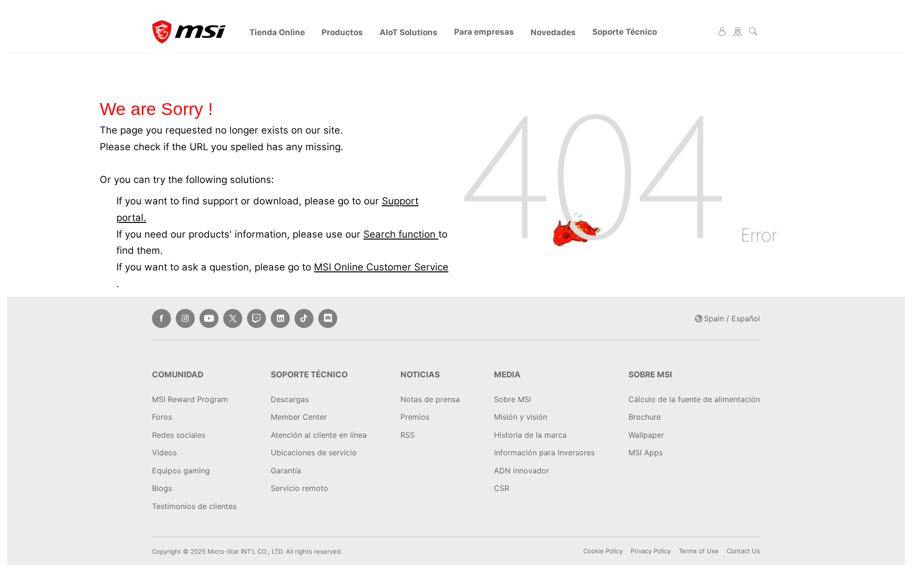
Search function (400, 234)
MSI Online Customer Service (381, 267)
